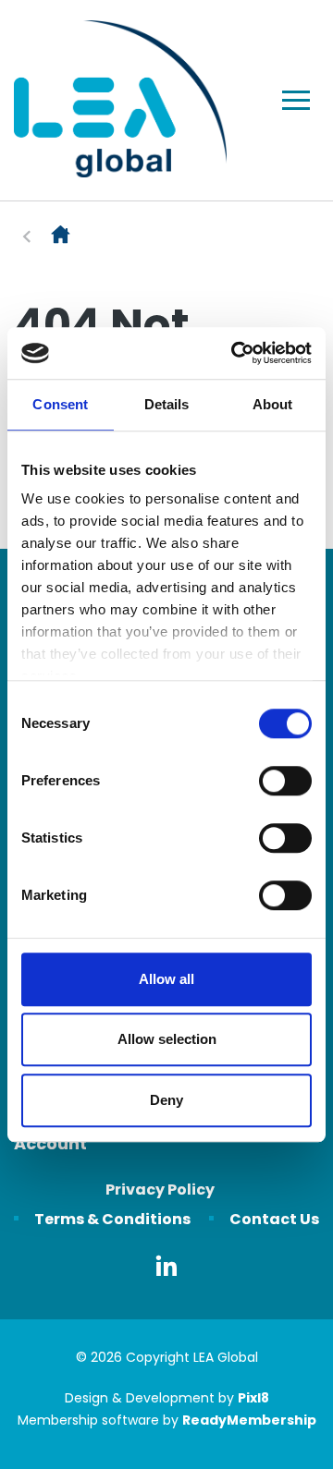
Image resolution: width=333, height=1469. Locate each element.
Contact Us (274, 1219)
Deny (166, 1100)
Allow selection (166, 1039)
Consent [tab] (60, 404)
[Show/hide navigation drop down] (296, 100)
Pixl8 (253, 1398)
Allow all (166, 979)
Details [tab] (167, 404)
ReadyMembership (249, 1420)
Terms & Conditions (112, 1219)
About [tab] (273, 404)
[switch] (285, 780)
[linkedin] (166, 1266)
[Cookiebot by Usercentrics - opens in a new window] (235, 353)
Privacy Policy (160, 1189)
